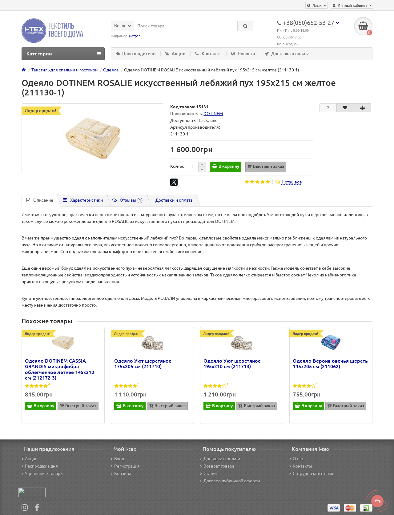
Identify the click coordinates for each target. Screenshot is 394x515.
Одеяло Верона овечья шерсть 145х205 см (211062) (330, 363)
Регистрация (127, 466)
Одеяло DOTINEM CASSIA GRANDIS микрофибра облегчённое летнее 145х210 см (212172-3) (59, 369)
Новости (246, 53)
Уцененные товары (44, 473)
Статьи (210, 473)
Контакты (212, 53)
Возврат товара (218, 466)
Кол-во (177, 166)
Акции (179, 53)
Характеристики (86, 200)
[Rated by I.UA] (32, 491)
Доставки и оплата (173, 200)
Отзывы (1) (131, 200)
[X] (174, 182)
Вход (119, 458)
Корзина (122, 473)
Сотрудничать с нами (313, 473)
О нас (298, 458)
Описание (43, 200)
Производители (139, 53)
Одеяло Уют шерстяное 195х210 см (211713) (232, 363)
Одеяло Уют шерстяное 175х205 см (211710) (142, 363)
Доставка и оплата (290, 53)
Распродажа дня (41, 466)
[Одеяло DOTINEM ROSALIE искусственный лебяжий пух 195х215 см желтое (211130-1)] (93, 138)
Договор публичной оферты (231, 480)
